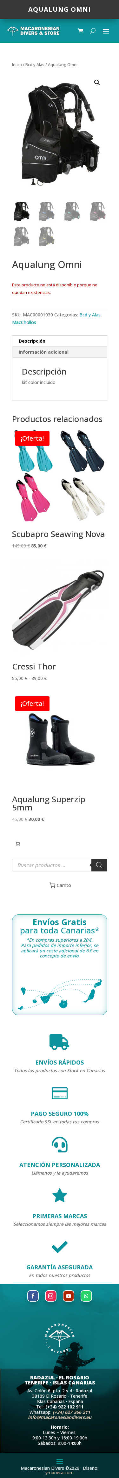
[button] (97, 82)
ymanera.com (59, 1472)
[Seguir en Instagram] (50, 1296)
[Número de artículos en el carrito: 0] (17, 843)
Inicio (17, 64)
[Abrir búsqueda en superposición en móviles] (59, 865)
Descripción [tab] (32, 341)
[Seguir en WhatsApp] (86, 1296)
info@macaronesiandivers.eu (59, 1417)
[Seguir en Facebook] (33, 1296)
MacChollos (24, 322)
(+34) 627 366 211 (71, 1412)
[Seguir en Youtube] (68, 1296)
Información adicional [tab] (44, 352)
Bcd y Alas (34, 64)
